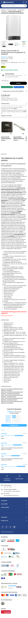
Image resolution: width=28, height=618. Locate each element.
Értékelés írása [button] (14, 425)
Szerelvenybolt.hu (9, 532)
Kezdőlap (3, 10)
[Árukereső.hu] (4, 587)
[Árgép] (19, 587)
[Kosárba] (11, 133)
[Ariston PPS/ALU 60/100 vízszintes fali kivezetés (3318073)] (19, 127)
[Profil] (23, 2)
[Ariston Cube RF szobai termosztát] (7, 127)
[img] (4, 433)
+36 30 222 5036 (16, 491)
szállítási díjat (14, 62)
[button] (4, 57)
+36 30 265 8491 (5, 100)
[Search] (25, 6)
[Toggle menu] (2, 2)
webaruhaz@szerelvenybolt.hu (11, 495)
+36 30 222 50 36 (14, 100)
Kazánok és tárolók (11, 10)
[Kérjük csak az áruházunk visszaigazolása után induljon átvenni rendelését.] (25, 75)
